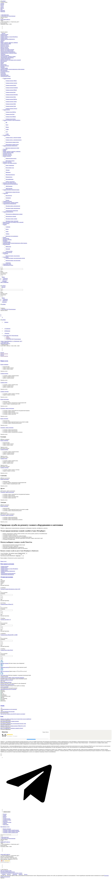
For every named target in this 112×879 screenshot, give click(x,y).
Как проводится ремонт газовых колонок (10, 721)
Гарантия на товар (7, 822)
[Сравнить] (2, 598)
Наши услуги (3, 561)
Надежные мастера (5, 667)
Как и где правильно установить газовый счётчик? (12, 728)
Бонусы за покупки (5, 671)
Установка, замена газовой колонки (11, 830)
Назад (7, 336)
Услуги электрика (4, 686)
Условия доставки (7, 819)
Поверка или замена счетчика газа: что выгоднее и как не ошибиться (16, 718)
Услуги (4, 817)
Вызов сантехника (5, 399)
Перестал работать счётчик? (7, 679)
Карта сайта (5, 824)
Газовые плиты (4, 382)
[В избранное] (2, 596)
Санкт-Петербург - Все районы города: (9, 553)
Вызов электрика (4, 418)
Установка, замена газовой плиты (10, 832)
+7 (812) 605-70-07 (5, 14)
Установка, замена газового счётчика (11, 831)
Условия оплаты (6, 818)
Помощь (5, 823)
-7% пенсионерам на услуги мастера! (9, 709)
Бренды (4, 816)
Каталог (2, 352)
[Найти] (2, 275)
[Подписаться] (2, 836)
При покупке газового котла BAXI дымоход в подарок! (13, 713)
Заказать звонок (7, 811)
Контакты (5, 821)
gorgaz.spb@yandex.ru (5, 19)
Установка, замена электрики (7, 427)
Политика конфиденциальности (8, 871)
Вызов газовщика (4, 364)
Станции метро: (4, 554)
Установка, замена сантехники (7, 408)
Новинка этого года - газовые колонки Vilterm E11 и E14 (13, 725)
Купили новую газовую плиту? (7, 684)
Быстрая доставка (5, 663)
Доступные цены (4, 675)
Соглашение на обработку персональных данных (11, 873)
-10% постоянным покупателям (7, 711)
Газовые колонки (4, 373)
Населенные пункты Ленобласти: (8, 555)
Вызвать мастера (4, 353)
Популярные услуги (5, 826)
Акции (4, 815)
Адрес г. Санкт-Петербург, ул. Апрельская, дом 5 (11, 341)
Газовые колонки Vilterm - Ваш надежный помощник (12, 677)
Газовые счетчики (4, 391)
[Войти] (1, 313)
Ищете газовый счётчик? (6, 682)
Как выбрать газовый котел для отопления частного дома (13, 723)
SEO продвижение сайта (6, 870)
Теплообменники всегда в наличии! (8, 689)
